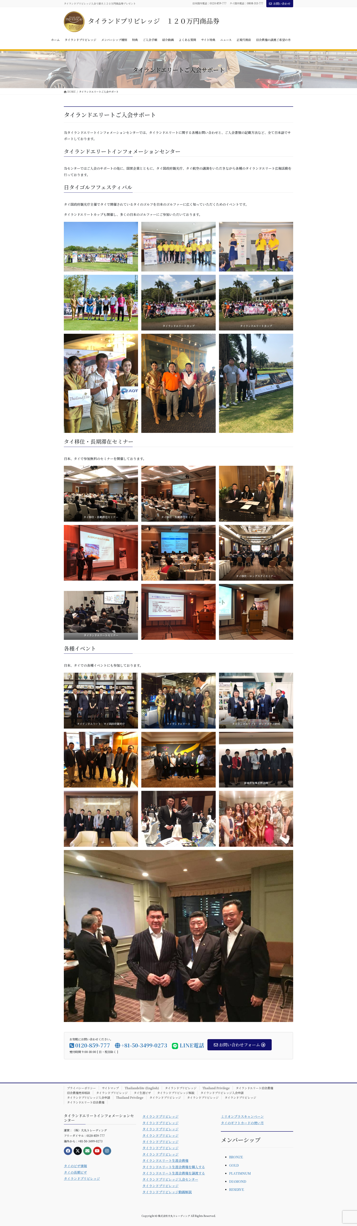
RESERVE (236, 1189)
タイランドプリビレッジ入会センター (170, 1179)
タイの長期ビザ (75, 1172)
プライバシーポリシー (81, 1088)
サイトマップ (110, 1088)
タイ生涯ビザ (142, 1093)
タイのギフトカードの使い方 (242, 1122)
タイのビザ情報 (75, 1166)
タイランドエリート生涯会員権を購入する (173, 1167)
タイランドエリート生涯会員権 (165, 1160)
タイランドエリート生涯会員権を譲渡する (173, 1173)
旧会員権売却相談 (78, 1093)
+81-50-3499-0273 (144, 1045)
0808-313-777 (255, 3)
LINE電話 (191, 1045)
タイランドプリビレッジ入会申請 (222, 1093)
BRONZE (236, 1157)
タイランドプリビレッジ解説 (175, 1093)
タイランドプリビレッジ (180, 1088)
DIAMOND (237, 1181)
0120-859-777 (218, 3)
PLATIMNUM (240, 1173)
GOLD (234, 1165)
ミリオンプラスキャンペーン (242, 1116)
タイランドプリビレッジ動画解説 (167, 1192)
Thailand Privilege (216, 1088)
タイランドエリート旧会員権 (254, 1088)
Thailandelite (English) (142, 1088)
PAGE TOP (345, 1185)
